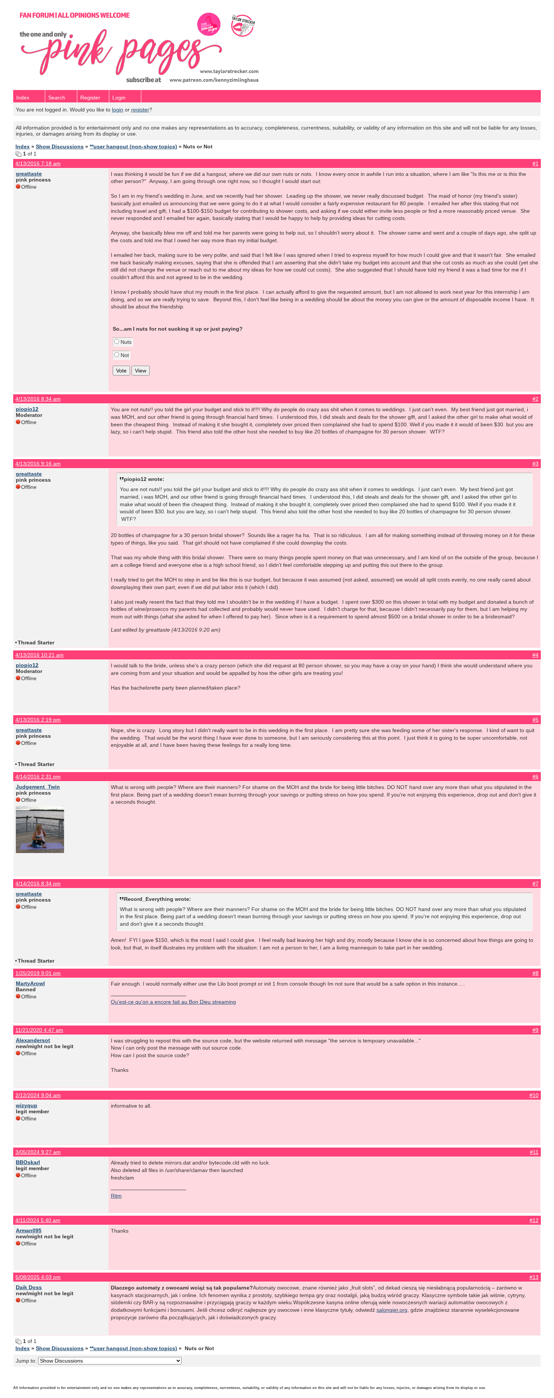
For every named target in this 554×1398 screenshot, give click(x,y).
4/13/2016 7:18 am (38, 163)
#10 (534, 1095)
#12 (534, 1220)
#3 (536, 464)
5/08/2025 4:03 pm (38, 1277)
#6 (536, 777)
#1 (536, 163)
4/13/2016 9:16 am (38, 464)
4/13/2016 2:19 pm (38, 720)
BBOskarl (28, 1162)
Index (22, 98)
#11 (534, 1152)
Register (90, 98)
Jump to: (27, 1361)
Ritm (116, 1196)
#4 (536, 655)
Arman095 (28, 1230)
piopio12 (27, 409)
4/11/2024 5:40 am (37, 1220)
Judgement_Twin (38, 787)
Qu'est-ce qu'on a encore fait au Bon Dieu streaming (173, 1002)
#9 (536, 1030)
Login (118, 98)
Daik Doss (29, 1287)
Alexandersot (33, 1040)
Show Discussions (60, 146)
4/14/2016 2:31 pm (38, 777)
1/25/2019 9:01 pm (38, 973)
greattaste (29, 174)
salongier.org (391, 1310)
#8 (536, 973)
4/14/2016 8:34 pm (38, 884)
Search (56, 98)
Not (124, 355)
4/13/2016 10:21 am (39, 655)
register (140, 110)
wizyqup (26, 1105)
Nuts (125, 342)
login (117, 110)
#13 (534, 1277)
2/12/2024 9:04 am (38, 1095)
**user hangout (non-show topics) (133, 146)
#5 (536, 720)
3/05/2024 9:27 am (38, 1152)
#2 (536, 399)
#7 (536, 884)
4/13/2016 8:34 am (38, 399)
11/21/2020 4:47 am (39, 1030)
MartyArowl (30, 983)
